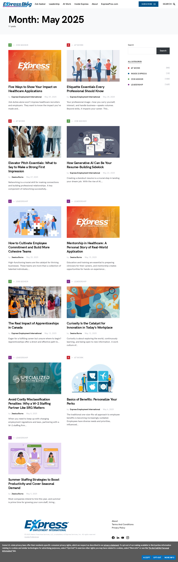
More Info (169, 557)
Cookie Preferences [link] (31, 537)
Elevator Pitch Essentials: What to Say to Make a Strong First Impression (32, 167)
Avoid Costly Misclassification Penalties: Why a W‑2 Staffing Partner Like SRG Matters (29, 403)
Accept (146, 557)
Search (131, 45)
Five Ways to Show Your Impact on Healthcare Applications (32, 89)
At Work (135, 68)
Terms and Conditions (123, 524)
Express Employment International (27, 97)
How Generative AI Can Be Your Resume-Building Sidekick (89, 165)
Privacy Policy (118, 528)
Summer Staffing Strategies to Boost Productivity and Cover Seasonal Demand (33, 484)
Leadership (137, 85)
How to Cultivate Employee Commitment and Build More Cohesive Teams (29, 247)
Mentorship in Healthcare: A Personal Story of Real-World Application (87, 247)
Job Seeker (137, 79)
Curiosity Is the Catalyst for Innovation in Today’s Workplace (90, 325)
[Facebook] (113, 537)
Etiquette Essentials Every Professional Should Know (85, 89)
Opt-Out (157, 557)
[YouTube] (122, 537)
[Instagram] (127, 537)
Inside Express (139, 73)
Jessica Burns (17, 177)
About (115, 521)
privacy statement (111, 545)
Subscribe (147, 4)
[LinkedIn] (118, 537)
